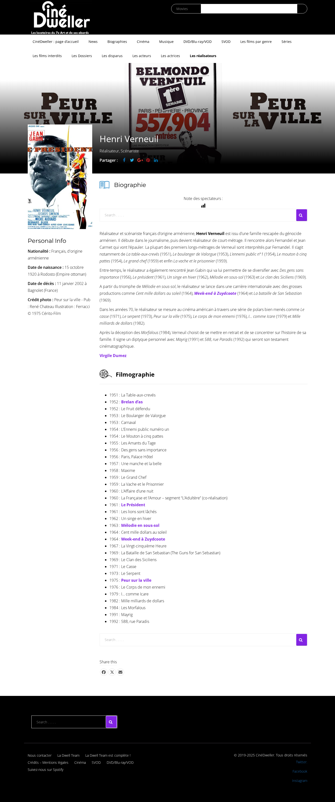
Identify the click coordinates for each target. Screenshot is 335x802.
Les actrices (170, 55)
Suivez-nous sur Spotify (45, 769)
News (93, 41)
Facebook (300, 771)
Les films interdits (47, 55)
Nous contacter (40, 755)
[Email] (120, 672)
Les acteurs (141, 55)
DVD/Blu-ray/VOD (197, 41)
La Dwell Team (68, 755)
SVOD (226, 41)
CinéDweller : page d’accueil (56, 41)
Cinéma (143, 41)
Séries (287, 41)
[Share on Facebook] (103, 672)
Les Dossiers (82, 55)
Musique (166, 41)
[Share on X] (112, 672)
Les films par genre (256, 41)
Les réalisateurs (203, 55)
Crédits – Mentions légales (48, 762)
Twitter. (301, 762)
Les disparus (112, 55)
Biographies (117, 41)
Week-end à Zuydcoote (143, 539)
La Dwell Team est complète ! (107, 755)
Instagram (299, 780)
